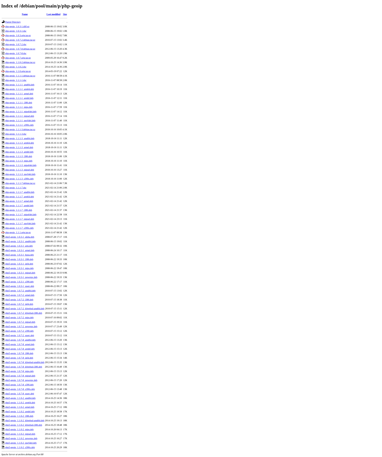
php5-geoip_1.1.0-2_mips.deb (19, 429)
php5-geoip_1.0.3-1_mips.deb (19, 268)
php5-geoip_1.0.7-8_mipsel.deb (20, 375)
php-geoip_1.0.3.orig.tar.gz (18, 35)
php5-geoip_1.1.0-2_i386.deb (19, 416)
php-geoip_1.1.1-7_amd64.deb (19, 192)
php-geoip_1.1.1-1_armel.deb (19, 93)
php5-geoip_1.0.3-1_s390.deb (19, 281)
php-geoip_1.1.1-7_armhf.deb (19, 205)
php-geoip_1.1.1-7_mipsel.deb (19, 219)
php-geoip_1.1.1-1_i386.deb (18, 102)
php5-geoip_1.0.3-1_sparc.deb (19, 286)
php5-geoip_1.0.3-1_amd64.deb (20, 241)
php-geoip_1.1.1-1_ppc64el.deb (20, 120)
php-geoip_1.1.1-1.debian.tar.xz (20, 75)
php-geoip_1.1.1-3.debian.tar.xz (20, 129)
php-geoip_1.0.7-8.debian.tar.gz (20, 49)
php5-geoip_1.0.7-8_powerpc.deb (21, 380)
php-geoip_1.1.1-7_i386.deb (18, 210)
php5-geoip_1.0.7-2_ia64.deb (19, 304)
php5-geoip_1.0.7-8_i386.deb (19, 353)
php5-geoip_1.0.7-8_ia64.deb (19, 358)
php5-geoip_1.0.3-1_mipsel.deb (20, 272)
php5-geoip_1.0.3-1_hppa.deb (19, 255)
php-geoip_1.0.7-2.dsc (15, 44)
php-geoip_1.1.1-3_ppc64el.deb (20, 174)
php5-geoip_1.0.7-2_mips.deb (19, 317)
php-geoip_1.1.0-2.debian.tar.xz (20, 62)
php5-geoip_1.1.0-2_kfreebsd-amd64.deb (24, 420)
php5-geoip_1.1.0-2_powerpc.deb (21, 438)
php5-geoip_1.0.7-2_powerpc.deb (21, 326)
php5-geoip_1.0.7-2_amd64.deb (20, 290)
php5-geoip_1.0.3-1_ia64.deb (19, 264)
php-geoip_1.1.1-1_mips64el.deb (20, 111)
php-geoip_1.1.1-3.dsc (15, 134)
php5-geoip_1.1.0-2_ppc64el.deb (21, 443)
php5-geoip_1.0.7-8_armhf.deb (20, 349)
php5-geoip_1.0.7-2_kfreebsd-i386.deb (23, 313)
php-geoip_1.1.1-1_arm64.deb (19, 89)
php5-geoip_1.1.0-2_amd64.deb (20, 398)
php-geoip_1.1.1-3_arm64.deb (19, 143)
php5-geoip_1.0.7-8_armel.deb (19, 344)
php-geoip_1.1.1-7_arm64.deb (19, 196)
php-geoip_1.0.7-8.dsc (15, 53)
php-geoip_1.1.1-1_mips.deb (18, 107)
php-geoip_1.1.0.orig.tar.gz (18, 71)
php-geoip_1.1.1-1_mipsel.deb (19, 116)
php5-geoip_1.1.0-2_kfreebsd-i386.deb (23, 425)
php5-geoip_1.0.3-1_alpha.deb (19, 237)
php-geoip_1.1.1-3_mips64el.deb (20, 165)
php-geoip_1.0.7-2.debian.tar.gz (20, 40)
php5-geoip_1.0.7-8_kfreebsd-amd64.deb (24, 362)
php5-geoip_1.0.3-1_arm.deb (19, 246)
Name (25, 14)
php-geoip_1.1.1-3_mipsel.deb (19, 170)
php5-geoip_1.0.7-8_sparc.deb (19, 393)
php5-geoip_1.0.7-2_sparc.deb (19, 335)
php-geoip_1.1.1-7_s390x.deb (19, 228)
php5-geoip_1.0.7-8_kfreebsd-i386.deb (23, 367)
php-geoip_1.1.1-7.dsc (15, 187)
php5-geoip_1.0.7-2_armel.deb (19, 295)
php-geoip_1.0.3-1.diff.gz (17, 26)
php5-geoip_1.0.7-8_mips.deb (19, 371)
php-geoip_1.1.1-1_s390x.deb (19, 125)
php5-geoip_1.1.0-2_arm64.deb (20, 402)
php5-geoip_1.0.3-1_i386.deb (19, 259)
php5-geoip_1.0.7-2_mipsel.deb (20, 322)
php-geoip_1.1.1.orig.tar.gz (18, 232)
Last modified (53, 14)
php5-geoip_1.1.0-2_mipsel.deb (20, 434)
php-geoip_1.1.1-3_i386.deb (18, 156)
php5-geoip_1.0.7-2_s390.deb (19, 331)
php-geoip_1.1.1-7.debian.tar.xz (20, 183)
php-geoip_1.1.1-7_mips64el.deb (20, 214)
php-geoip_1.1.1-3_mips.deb (18, 161)
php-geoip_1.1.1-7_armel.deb (19, 201)
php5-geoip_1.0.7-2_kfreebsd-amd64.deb (24, 308)
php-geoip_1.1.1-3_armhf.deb (19, 152)
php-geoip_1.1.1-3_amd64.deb (19, 138)
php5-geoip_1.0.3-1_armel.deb (19, 250)
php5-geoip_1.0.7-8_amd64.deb (20, 340)
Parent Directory (13, 22)
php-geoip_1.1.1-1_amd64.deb (19, 84)
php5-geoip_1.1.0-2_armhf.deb (20, 411)
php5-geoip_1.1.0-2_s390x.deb (20, 447)
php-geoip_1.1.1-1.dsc (15, 80)
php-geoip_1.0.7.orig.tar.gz (18, 58)
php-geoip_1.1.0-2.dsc (15, 67)
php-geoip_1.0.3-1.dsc (15, 31)
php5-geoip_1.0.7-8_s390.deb (19, 384)
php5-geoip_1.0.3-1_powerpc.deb (21, 277)
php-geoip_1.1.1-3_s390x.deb (19, 178)
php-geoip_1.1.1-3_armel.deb (19, 147)
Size (65, 14)
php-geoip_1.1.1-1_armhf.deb (19, 98)
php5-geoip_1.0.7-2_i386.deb (19, 299)
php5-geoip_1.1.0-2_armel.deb (19, 407)
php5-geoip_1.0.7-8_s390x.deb (20, 389)
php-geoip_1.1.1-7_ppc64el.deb (20, 223)
